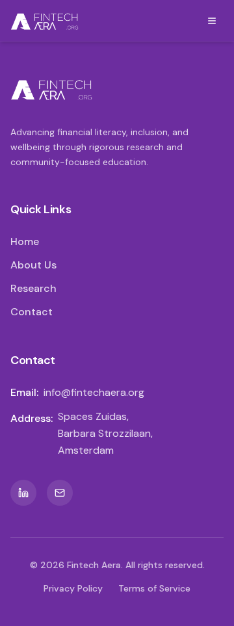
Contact (31, 312)
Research (33, 288)
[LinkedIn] (23, 493)
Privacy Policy (73, 588)
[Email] (60, 493)
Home (24, 241)
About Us (33, 265)
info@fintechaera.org (94, 392)
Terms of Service (154, 588)
